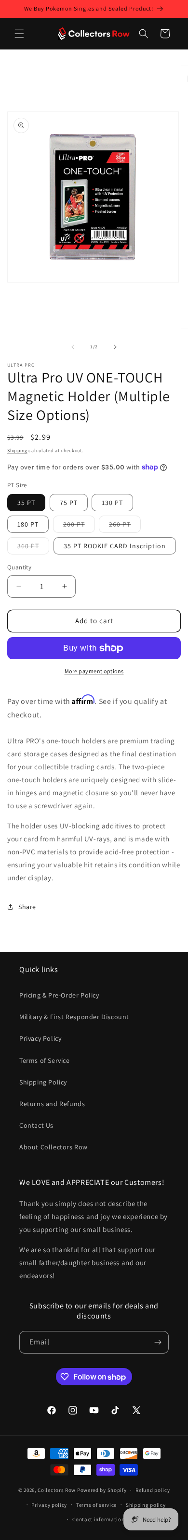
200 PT (79, 526)
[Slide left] (72, 346)
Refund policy (152, 1490)
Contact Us (36, 1125)
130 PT (112, 502)
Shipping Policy (43, 1082)
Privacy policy (49, 1505)
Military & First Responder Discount (74, 1016)
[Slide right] (115, 346)
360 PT (33, 547)
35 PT (26, 502)
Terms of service (96, 1505)
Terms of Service (44, 1060)
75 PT (69, 502)
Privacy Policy (40, 1038)
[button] (19, 33)
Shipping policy (146, 1505)
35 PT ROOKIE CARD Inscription (115, 546)
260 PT (125, 526)
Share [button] (27, 906)
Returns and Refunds (52, 1103)
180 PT (28, 524)
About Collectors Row (53, 1147)
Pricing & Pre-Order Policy (59, 995)
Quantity (19, 567)
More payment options (94, 671)
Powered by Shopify (102, 1490)
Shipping (17, 450)
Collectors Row (57, 1490)
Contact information (98, 1519)
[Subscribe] (157, 1342)
